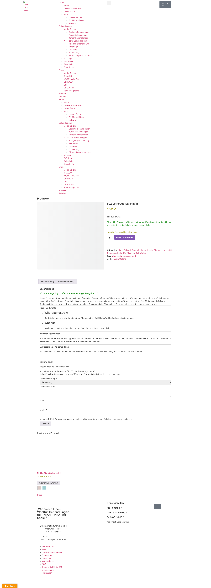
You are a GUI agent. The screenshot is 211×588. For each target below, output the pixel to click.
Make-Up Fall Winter (136, 253)
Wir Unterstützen (76, 20)
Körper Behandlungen (78, 38)
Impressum (47, 558)
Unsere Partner (76, 17)
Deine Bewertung (48, 379)
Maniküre (73, 49)
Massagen (68, 58)
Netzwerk (73, 23)
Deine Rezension (48, 386)
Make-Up (121, 253)
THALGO (68, 76)
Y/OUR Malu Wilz (71, 79)
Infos (66, 14)
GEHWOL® (68, 82)
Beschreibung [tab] (47, 281)
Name (43, 400)
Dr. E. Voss (69, 87)
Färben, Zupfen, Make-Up (80, 55)
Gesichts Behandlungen (79, 32)
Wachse (115, 256)
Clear (39, 495)
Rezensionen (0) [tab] (66, 281)
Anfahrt (62, 96)
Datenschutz (48, 555)
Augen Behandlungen (78, 35)
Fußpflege (73, 46)
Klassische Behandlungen (75, 41)
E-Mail (43, 410)
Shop (61, 70)
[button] (109, 3)
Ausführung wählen (48, 483)
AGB (44, 549)
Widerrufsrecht (49, 546)
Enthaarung (74, 52)
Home (61, 2)
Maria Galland (70, 29)
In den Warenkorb (124, 237)
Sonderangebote (71, 90)
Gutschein (68, 64)
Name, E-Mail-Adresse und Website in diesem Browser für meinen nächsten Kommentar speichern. (87, 419)
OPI (65, 85)
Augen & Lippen (139, 250)
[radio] (39, 488)
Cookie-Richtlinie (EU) (52, 552)
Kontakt (62, 93)
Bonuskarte (69, 67)
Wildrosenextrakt (128, 256)
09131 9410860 (57, 536)
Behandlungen (65, 26)
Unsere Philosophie (72, 8)
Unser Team (69, 11)
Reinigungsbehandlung (79, 44)
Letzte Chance (154, 250)
